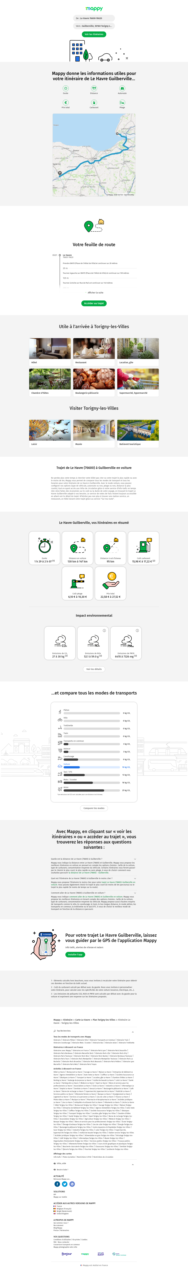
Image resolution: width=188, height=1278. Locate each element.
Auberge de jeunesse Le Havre (79, 1080)
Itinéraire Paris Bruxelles (71, 1062)
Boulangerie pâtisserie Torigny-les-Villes (75, 1127)
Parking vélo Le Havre (70, 1083)
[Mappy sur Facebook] (57, 1184)
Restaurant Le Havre (74, 1072)
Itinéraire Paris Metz (70, 1064)
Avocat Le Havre (96, 1089)
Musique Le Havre (78, 1100)
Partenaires (64, 1230)
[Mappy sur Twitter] (64, 1184)
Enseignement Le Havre (121, 1094)
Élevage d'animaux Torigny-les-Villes (77, 1124)
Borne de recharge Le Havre (73, 1091)
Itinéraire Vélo (82, 1040)
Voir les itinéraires (94, 34)
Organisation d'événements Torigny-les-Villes (71, 1141)
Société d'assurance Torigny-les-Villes (105, 1111)
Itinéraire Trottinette (126, 1043)
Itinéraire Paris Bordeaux (63, 1053)
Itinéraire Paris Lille (102, 1053)
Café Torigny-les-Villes (68, 1138)
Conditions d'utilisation (62, 1240)
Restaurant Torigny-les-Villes (86, 1105)
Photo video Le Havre (62, 1100)
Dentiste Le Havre (81, 1089)
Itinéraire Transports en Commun (102, 1040)
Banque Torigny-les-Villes (63, 1122)
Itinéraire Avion (111, 1043)
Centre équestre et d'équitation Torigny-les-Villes (111, 1127)
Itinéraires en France (81, 1050)
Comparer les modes (94, 808)
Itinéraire (57, 1040)
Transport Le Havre (84, 1078)
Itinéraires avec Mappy (62, 1050)
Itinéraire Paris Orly (119, 1053)
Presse (56, 1230)
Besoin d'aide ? (62, 1170)
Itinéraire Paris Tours (61, 1059)
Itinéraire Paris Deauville (117, 1050)
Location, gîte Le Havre (101, 1078)
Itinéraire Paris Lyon (98, 1050)
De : (89, 18)
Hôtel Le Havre (59, 1072)
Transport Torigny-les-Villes (79, 1113)
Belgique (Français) (64, 1209)
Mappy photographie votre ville (65, 1247)
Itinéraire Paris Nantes (99, 1056)
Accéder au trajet (94, 303)
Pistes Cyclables (69, 1157)
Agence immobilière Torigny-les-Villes (110, 1108)
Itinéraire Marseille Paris (83, 1053)
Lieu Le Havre (67, 1102)
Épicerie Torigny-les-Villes (73, 1149)
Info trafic (57, 1157)
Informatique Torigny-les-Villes (91, 1138)
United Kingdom (63, 1214)
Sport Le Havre (101, 1083)
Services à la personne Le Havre (82, 1097)
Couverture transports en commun (67, 1245)
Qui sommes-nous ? (61, 1223)
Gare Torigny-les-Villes (62, 1130)
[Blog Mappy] (72, 1184)
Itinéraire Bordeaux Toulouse (121, 1056)
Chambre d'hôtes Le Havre (122, 1078)
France (59, 1206)
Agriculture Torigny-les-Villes (96, 1119)
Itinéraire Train (122, 1040)
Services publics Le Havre (63, 1094)
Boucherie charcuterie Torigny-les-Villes (78, 1146)
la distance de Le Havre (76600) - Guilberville (88, 873)
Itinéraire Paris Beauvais (92, 1062)
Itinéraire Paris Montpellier (81, 1059)
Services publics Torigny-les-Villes (103, 1141)
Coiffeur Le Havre (107, 1075)
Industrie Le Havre (113, 1086)
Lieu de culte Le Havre (105, 1097)
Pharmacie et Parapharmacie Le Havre (101, 1100)
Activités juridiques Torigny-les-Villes (69, 1135)
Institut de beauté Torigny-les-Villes (93, 1133)
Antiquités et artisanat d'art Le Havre (88, 1102)
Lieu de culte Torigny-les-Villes (104, 1124)
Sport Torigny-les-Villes (98, 1116)
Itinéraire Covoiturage (62, 1043)
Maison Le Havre (105, 1072)
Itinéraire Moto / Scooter (81, 1043)
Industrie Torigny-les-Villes (83, 1130)
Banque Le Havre (104, 1094)
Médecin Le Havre (87, 1083)
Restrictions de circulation (103, 1157)
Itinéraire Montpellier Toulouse (105, 1059)
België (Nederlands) (64, 1211)
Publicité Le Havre (123, 1091)
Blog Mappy (58, 1228)
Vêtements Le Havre (112, 1102)
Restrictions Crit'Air (84, 1157)
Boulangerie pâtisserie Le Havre (116, 1089)
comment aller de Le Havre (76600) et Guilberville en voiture (95, 897)
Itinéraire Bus (98, 1043)
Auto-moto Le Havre (91, 1075)
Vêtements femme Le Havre (85, 1094)
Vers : (95, 26)
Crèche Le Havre (128, 1102)
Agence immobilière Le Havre (71, 1075)
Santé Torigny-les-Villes (78, 1116)
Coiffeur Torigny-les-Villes (79, 1111)
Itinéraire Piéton (69, 1040)
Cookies (84, 1240)
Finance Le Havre (122, 1097)
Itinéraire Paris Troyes (88, 1064)
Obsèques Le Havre (67, 1078)
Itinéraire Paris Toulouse (63, 1056)
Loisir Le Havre (121, 1080)
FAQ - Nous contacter (61, 1242)
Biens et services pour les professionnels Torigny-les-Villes (97, 1122)
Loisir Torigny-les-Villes (104, 1130)
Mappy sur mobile (60, 1197)
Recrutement (58, 1225)
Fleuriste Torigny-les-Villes (95, 1149)
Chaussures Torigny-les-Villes (106, 1146)
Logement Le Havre (61, 1097)
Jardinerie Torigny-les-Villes (117, 1149)
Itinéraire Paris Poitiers (112, 1062)
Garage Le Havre (90, 1072)
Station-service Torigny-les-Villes (121, 1133)
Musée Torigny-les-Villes (113, 1138)
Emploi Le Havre (66, 1089)
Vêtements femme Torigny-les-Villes (82, 1144)
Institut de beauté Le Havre (103, 1080)
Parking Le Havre (60, 1080)
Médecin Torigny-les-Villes (119, 1119)
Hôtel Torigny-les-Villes (64, 1105)
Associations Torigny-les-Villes (71, 1119)
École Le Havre (98, 1086)
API (55, 1195)
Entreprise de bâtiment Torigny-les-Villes (78, 1108)
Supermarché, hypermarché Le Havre (99, 1091)
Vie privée (76, 1240)
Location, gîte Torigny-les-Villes (104, 1113)
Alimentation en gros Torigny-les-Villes (99, 1135)
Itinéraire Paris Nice (81, 1056)
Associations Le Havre (82, 1086)
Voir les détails (94, 669)
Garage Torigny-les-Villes (108, 1105)
